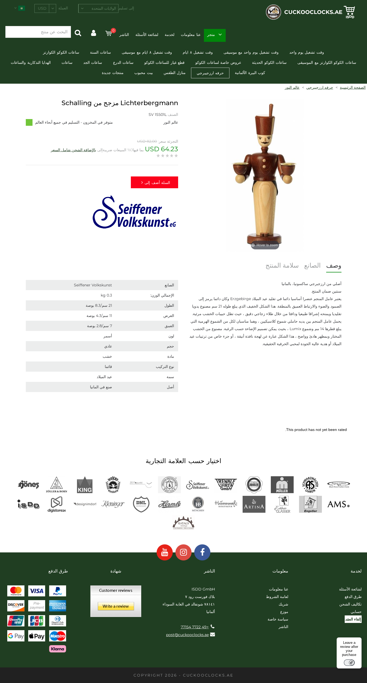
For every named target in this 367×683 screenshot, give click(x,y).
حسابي (356, 611)
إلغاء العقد (353, 619)
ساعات (67, 62)
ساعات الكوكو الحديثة (269, 62)
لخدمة (169, 34)
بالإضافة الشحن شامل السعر (73, 149)
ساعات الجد (92, 62)
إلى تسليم (126, 8)
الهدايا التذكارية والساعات (31, 62)
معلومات (280, 571)
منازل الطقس (175, 72)
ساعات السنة (100, 52)
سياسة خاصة (278, 619)
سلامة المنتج (282, 265)
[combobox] (98, 8)
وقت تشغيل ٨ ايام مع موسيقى (147, 52)
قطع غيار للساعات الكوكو (164, 62)
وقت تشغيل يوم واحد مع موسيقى (251, 52)
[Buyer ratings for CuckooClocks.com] (115, 603)
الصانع (312, 265)
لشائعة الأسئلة (146, 34)
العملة (63, 8)
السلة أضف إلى (157, 182)
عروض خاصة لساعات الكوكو (218, 62)
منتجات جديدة (113, 72)
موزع (284, 611)
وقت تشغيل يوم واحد (306, 52)
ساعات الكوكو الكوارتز (61, 52)
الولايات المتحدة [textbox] (104, 8)
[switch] (349, 662)
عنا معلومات (190, 34)
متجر (211, 34)
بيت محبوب (143, 72)
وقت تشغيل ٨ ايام (198, 52)
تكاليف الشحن (350, 604)
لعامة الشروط (277, 596)
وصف (333, 265)
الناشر (124, 34)
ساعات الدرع (123, 62)
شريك (283, 604)
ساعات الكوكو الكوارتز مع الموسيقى (326, 62)
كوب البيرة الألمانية (250, 72)
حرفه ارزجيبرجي (210, 73)
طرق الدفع (353, 596)
